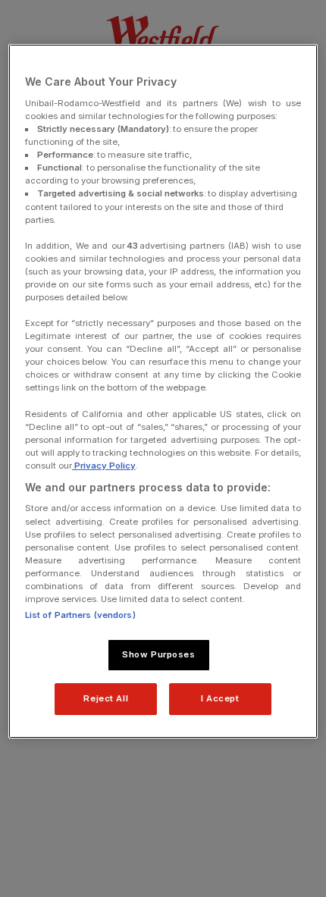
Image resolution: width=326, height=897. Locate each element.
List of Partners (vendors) (80, 615)
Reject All (105, 698)
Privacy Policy (104, 465)
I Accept (220, 698)
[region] (163, 391)
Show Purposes (158, 654)
